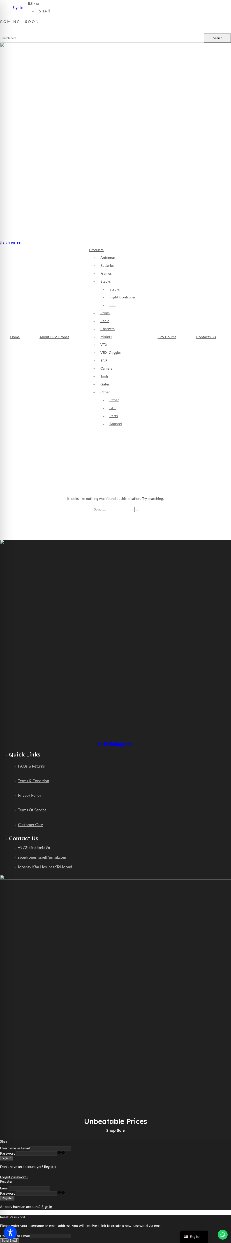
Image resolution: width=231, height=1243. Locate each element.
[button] (10, 243)
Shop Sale (115, 1130)
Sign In (47, 1207)
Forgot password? (14, 1177)
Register (50, 1167)
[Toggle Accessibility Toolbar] (10, 1233)
